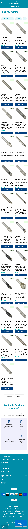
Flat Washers (18, 508)
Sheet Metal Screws (19, 511)
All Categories (22, 516)
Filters (19, 18)
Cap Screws (20, 510)
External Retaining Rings (6, 515)
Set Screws (16, 515)
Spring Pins (10, 511)
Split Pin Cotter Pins (13, 516)
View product (7, 47)
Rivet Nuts (23, 515)
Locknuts (19, 513)
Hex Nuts (4, 511)
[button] (25, 18)
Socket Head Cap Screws (9, 510)
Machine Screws (9, 508)
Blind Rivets (4, 516)
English (13, 489)
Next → (19, 396)
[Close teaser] (8, 525)
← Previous (9, 396)
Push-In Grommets (10, 513)
